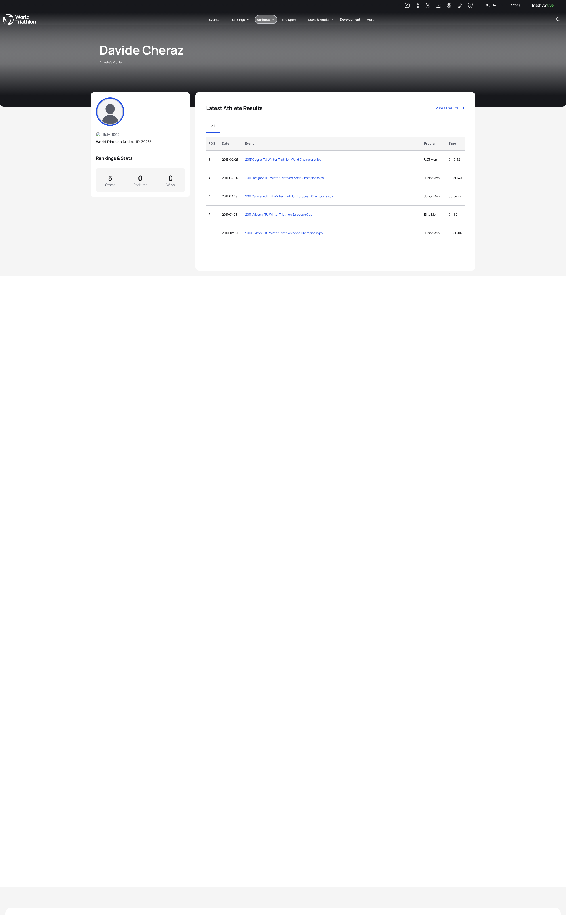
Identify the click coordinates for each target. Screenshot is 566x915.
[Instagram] (407, 6)
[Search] (558, 19)
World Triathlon (19, 19)
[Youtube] (438, 6)
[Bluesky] (470, 6)
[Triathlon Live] (542, 5)
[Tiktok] (459, 6)
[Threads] (449, 6)
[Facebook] (418, 6)
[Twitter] (428, 6)
